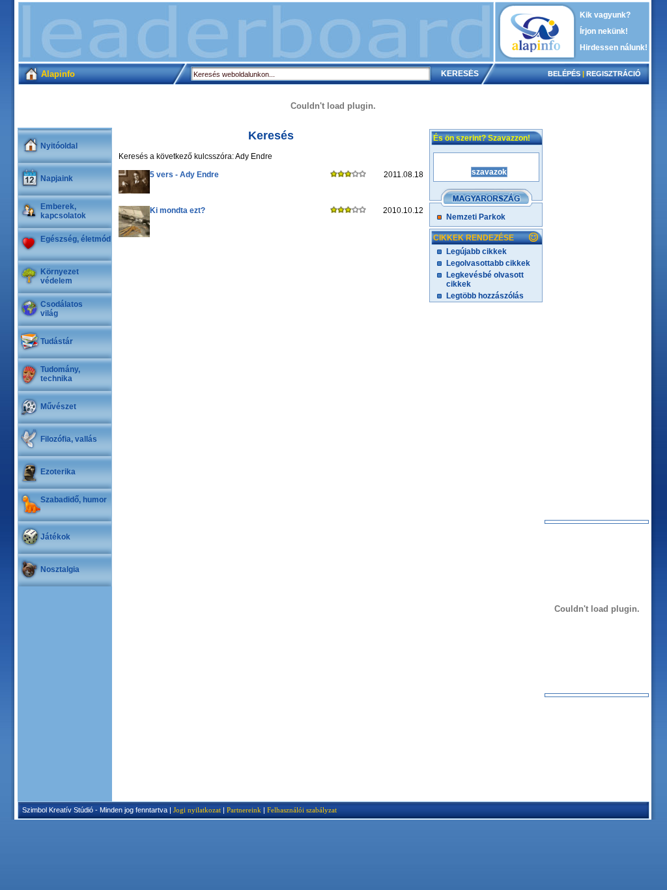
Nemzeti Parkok (475, 217)
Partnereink (244, 810)
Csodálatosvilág (61, 309)
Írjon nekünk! (604, 31)
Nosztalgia (59, 569)
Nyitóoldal (59, 146)
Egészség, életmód (75, 239)
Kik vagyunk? (605, 15)
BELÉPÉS (564, 74)
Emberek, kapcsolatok (63, 211)
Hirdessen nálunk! (613, 47)
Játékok (55, 536)
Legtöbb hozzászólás (485, 295)
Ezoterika (58, 471)
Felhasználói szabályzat (302, 810)
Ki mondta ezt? (177, 210)
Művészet (58, 406)
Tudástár (56, 341)
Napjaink (56, 178)
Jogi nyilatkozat (197, 810)
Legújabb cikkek (476, 251)
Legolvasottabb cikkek (488, 263)
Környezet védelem (59, 276)
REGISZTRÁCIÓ (613, 74)
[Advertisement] (256, 32)
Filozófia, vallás (68, 439)
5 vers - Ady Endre (184, 174)
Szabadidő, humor (73, 499)
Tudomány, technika (60, 374)
